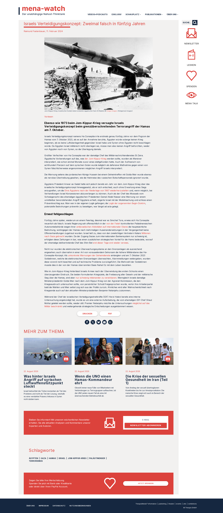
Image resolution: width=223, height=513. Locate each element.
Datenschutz (59, 506)
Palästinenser (97, 458)
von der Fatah (113, 223)
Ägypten (33, 458)
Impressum (44, 506)
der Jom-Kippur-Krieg (95, 158)
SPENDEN (191, 86)
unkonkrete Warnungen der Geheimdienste (89, 255)
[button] (87, 322)
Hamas (52, 458)
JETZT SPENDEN (146, 483)
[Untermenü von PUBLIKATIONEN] (162, 14)
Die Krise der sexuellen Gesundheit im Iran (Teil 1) (147, 379)
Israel (62, 458)
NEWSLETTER (191, 43)
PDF (110, 313)
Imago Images (112, 111)
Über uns (30, 506)
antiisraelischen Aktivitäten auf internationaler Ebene (102, 226)
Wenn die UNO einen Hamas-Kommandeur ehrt (93, 379)
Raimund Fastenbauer (34, 31)
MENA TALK (191, 103)
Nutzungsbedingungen (80, 506)
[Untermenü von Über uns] (177, 14)
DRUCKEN (87, 313)
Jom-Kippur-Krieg (77, 458)
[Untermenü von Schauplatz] (140, 14)
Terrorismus (36, 461)
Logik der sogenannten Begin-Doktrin (127, 203)
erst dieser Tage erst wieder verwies (110, 242)
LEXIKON (191, 65)
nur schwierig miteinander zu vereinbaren (96, 277)
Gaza (43, 458)
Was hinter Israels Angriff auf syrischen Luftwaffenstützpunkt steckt (43, 381)
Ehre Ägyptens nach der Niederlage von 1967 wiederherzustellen (97, 190)
